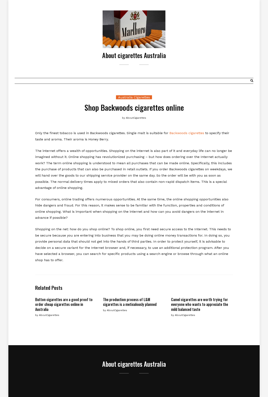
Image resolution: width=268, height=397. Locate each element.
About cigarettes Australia (134, 55)
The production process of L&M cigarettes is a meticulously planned (130, 302)
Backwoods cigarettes (186, 133)
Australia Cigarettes (134, 97)
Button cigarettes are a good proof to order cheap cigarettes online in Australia (64, 304)
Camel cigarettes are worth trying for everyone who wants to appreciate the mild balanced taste (199, 304)
